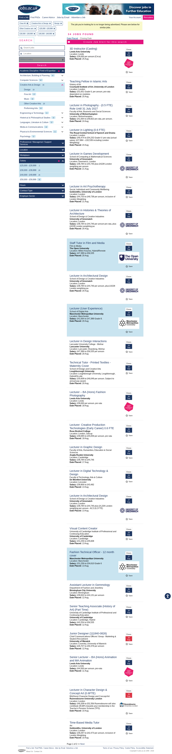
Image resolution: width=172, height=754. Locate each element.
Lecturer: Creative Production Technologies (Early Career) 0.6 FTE (92, 426)
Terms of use (107, 748)
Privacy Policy (118, 748)
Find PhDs (35, 17)
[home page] (29, 9)
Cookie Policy (130, 748)
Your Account (135, 17)
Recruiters (148, 17)
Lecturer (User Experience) (86, 308)
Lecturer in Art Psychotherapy (88, 186)
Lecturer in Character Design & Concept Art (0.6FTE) (88, 691)
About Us (29, 751)
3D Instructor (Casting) (83, 48)
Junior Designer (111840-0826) (88, 633)
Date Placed (72, 38)
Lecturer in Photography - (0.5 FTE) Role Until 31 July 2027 (91, 107)
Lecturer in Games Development (89, 153)
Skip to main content (10, 2)
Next (82, 744)
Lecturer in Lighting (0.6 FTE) (87, 129)
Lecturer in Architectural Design (89, 275)
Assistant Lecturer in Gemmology (90, 584)
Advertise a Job (78, 17)
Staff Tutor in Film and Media (87, 243)
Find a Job (23, 17)
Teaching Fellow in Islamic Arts (88, 81)
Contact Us (38, 751)
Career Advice (48, 17)
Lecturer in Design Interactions (88, 341)
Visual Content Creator (83, 528)
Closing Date (86, 38)
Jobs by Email (63, 17)
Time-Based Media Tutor (84, 722)
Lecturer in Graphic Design (86, 447)
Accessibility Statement (144, 748)
